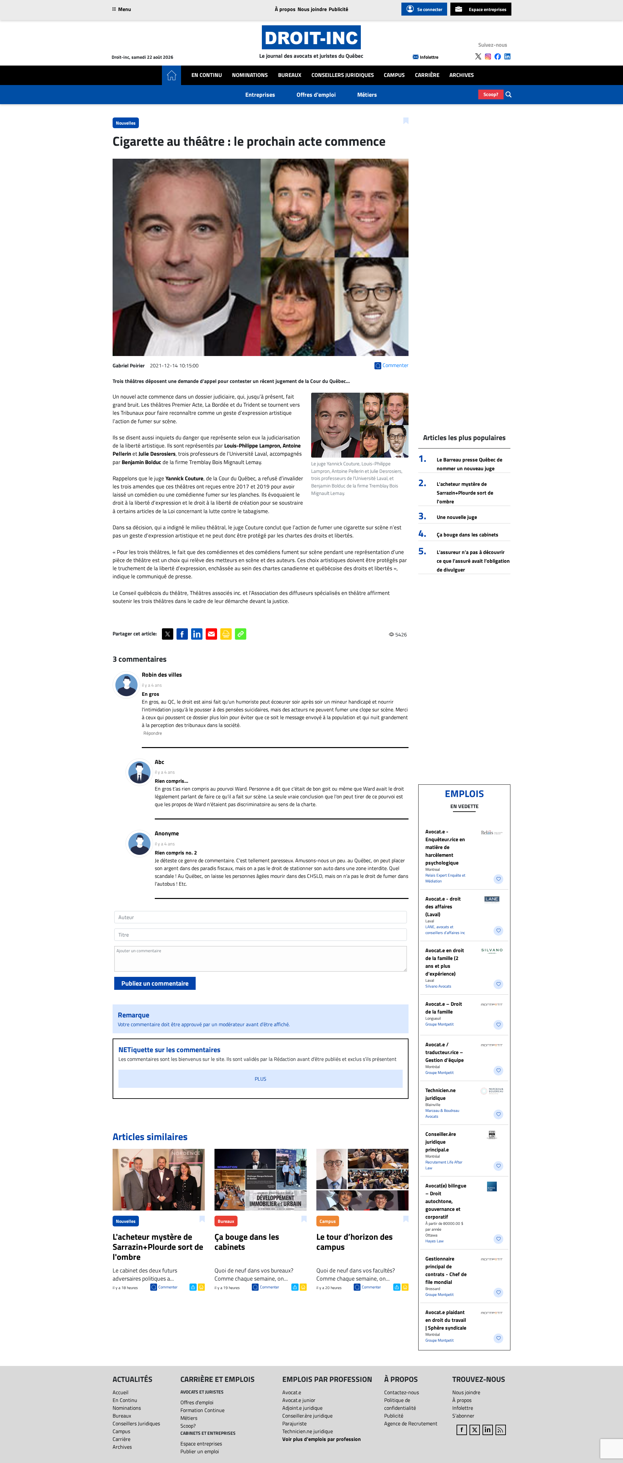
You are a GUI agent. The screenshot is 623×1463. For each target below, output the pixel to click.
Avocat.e (291, 1392)
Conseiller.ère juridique (307, 1416)
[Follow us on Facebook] (498, 56)
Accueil (120, 1392)
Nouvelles (126, 122)
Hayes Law (434, 1241)
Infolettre (429, 57)
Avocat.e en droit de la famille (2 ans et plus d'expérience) (444, 961)
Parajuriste (294, 1423)
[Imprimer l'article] (201, 1286)
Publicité (338, 9)
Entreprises (260, 94)
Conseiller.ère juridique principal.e (440, 1141)
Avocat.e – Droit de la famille (443, 1007)
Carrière (427, 75)
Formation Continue (202, 1410)
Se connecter (429, 9)
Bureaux (289, 75)
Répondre (152, 733)
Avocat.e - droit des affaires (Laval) (443, 906)
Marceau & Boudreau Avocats (442, 1113)
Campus (394, 75)
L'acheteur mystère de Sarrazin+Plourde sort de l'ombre (465, 492)
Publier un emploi (199, 1451)
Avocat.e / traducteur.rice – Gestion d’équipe (444, 1052)
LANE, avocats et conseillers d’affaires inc (445, 930)
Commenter (167, 1287)
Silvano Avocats (438, 986)
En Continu (206, 75)
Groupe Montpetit (439, 1024)
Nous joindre (312, 9)
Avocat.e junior (298, 1400)
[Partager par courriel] (211, 634)
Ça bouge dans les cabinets (467, 534)
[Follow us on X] (478, 56)
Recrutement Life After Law (443, 1165)
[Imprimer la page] (226, 634)
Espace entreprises (488, 9)
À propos (285, 9)
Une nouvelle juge (457, 517)
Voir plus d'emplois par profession (321, 1439)
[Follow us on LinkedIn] (507, 56)
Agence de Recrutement (410, 1423)
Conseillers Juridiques (343, 75)
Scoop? (490, 94)
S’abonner (463, 1416)
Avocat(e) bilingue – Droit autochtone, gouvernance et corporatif (445, 1201)
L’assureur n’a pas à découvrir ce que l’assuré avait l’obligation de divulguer (473, 560)
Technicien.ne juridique (440, 1094)
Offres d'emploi (316, 94)
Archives (461, 75)
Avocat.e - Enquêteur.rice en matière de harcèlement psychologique (445, 847)
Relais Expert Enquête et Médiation (445, 878)
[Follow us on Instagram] (488, 56)
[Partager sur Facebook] (182, 634)
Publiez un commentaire (155, 983)
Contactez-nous (401, 1392)
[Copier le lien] (240, 634)
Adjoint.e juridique (302, 1408)
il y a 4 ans (152, 685)
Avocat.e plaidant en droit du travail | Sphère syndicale (445, 1320)
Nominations (250, 75)
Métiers (367, 94)
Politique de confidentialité (400, 1404)
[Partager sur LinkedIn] (196, 634)
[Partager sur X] (167, 634)
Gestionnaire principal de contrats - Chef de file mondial (446, 1270)
